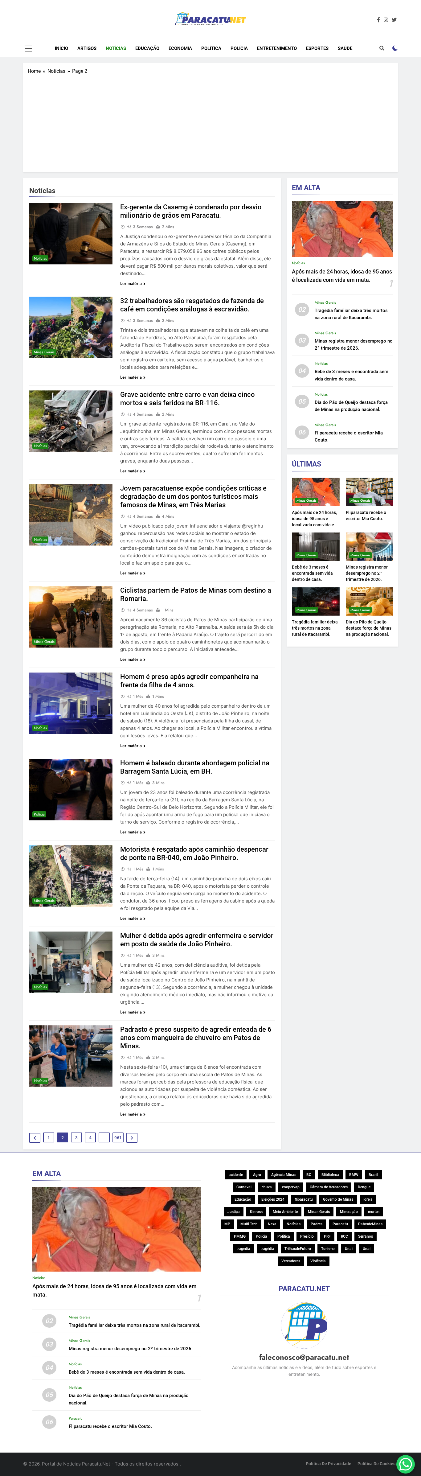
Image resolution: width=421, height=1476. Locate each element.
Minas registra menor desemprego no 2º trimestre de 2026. (367, 573)
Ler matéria (131, 283)
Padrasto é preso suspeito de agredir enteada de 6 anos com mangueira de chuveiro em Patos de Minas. (196, 1038)
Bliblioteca (330, 1175)
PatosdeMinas (370, 1224)
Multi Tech (249, 1224)
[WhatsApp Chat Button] (405, 1464)
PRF (327, 1236)
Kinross (256, 1212)
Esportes (317, 48)
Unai (349, 1249)
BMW (353, 1175)
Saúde (345, 48)
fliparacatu (304, 1199)
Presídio (307, 1236)
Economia (180, 48)
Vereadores (290, 1261)
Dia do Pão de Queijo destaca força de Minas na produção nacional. (368, 628)
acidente (236, 1175)
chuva (267, 1187)
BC (308, 1175)
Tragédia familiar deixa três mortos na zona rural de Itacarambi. (315, 628)
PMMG (240, 1236)
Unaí (366, 1249)
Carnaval (243, 1187)
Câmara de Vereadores (329, 1187)
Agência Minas (283, 1175)
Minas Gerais (44, 352)
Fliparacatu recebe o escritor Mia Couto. (110, 1426)
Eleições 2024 (272, 1199)
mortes (373, 1212)
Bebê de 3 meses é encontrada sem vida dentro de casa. (312, 573)
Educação (147, 48)
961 (118, 1137)
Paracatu (76, 1418)
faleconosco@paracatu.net (304, 1357)
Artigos (86, 48)
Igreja (368, 1199)
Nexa (272, 1224)
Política (211, 48)
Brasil (373, 1175)
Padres (316, 1224)
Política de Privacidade (328, 1463)
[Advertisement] (210, 121)
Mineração (349, 1212)
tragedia (243, 1249)
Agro (257, 1175)
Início (61, 48)
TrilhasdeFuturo (297, 1249)
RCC (344, 1236)
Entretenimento (277, 48)
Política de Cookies (376, 1463)
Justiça (233, 1212)
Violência (318, 1261)
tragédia (267, 1249)
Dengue (364, 1187)
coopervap (291, 1187)
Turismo (328, 1249)
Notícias (116, 48)
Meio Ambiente (285, 1212)
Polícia (239, 48)
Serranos (365, 1236)
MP (227, 1224)
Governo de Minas (338, 1199)
